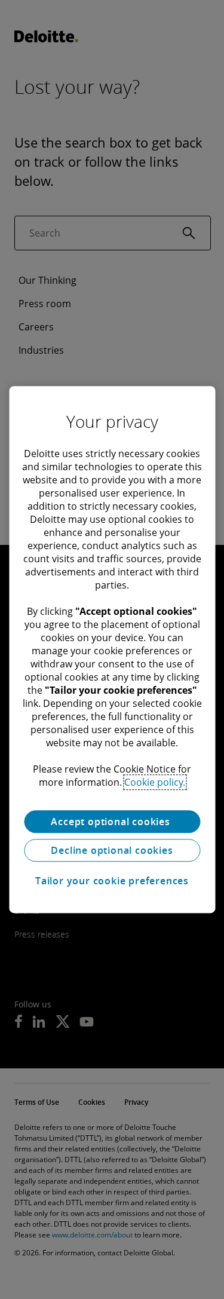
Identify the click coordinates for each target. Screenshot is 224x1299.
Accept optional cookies (112, 821)
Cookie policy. (154, 782)
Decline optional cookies (112, 850)
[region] (112, 649)
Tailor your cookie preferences (112, 880)
